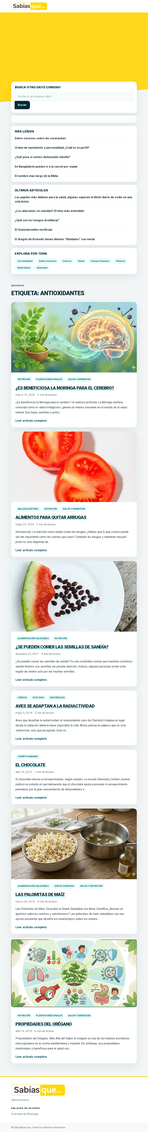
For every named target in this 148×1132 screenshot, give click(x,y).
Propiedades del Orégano (44, 1024)
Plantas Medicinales (49, 379)
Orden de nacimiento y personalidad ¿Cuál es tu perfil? (52, 147)
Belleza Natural (28, 508)
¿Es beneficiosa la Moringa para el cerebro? (65, 387)
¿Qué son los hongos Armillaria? (37, 220)
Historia (120, 261)
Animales (42, 267)
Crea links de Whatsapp (24, 1114)
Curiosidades (25, 261)
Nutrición (24, 379)
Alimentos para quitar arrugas (51, 517)
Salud (81, 261)
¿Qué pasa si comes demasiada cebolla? (42, 157)
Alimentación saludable (33, 638)
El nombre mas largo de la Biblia (36, 176)
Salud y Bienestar (79, 379)
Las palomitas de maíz (40, 894)
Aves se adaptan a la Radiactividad (55, 706)
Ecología (38, 697)
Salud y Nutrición (91, 886)
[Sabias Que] (38, 1089)
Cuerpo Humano (28, 756)
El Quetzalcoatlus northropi (33, 229)
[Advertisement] (74, 45)
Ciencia (22, 697)
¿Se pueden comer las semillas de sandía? (62, 646)
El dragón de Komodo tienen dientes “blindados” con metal (55, 239)
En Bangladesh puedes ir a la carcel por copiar (46, 166)
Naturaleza (57, 697)
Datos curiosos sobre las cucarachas (40, 138)
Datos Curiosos (64, 886)
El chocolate (30, 764)
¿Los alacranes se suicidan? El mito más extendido (49, 211)
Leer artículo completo (31, 420)
